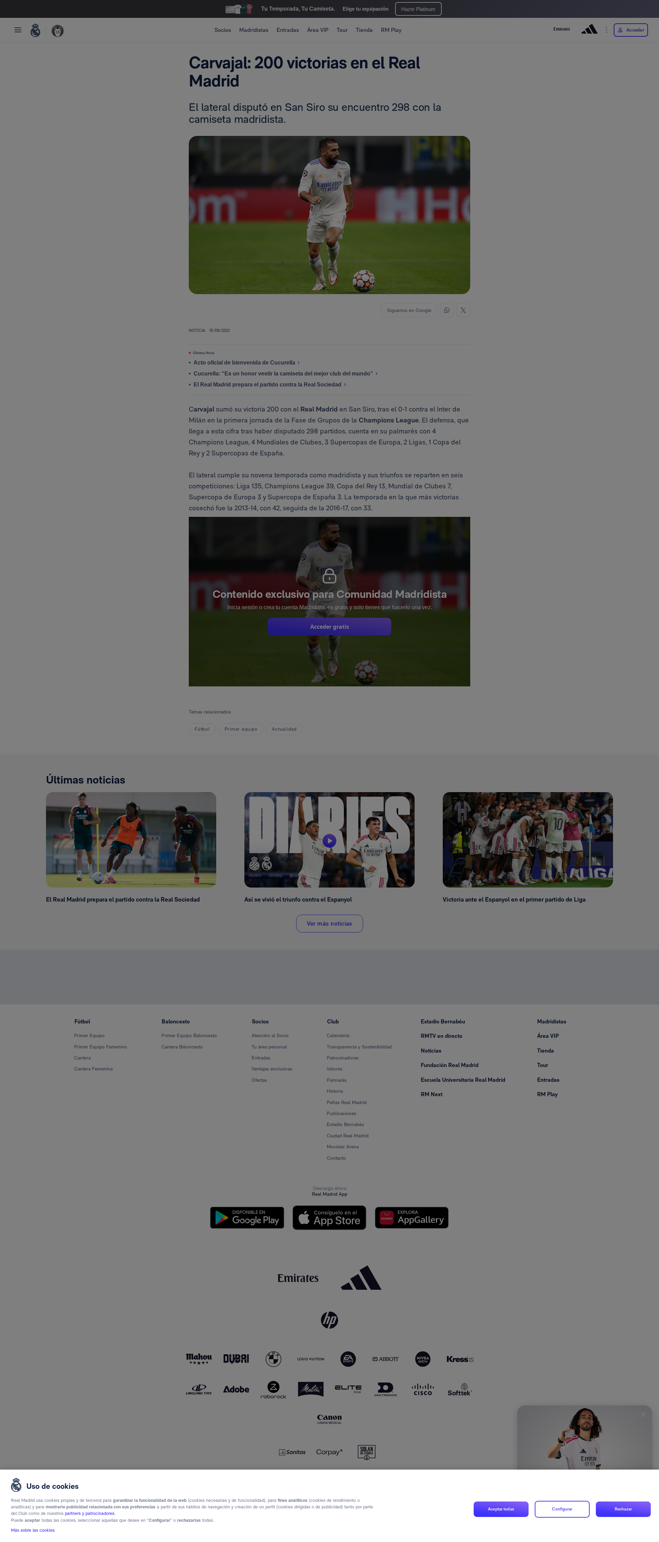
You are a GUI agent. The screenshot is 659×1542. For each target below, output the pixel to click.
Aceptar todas (501, 1509)
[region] (329, 1506)
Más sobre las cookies (33, 1530)
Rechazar (623, 1509)
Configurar (562, 1509)
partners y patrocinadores (89, 1513)
